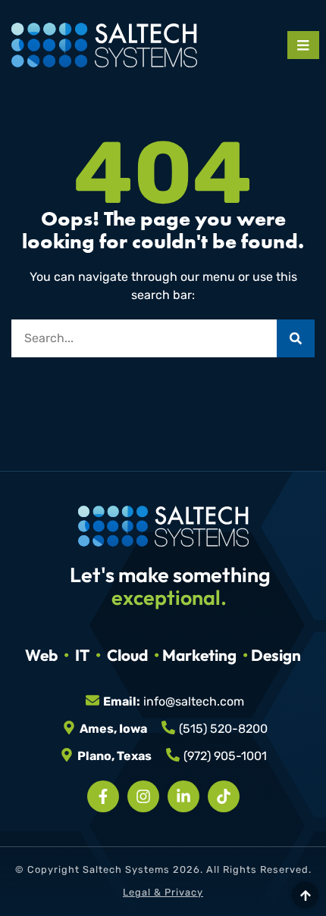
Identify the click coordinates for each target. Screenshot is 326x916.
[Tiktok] (224, 796)
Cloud (127, 655)
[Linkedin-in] (183, 796)
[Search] (296, 338)
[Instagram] (143, 796)
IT (82, 655)
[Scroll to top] (305, 895)
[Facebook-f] (103, 796)
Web (41, 655)
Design (276, 655)
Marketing (199, 655)
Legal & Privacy (163, 892)
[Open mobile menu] (303, 45)
